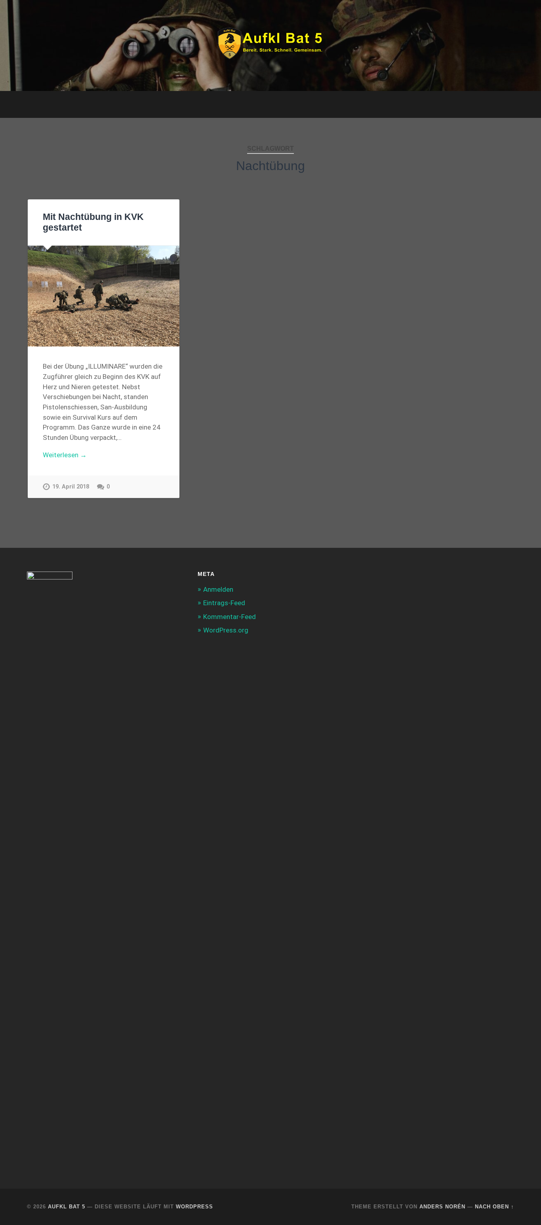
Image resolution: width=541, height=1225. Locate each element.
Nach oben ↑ (494, 1207)
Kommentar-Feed (229, 617)
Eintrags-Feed (224, 603)
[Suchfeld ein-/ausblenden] (500, 104)
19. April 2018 (70, 486)
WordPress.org (225, 630)
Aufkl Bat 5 (66, 1207)
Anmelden (218, 589)
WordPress (194, 1207)
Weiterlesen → (65, 455)
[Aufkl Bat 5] (270, 45)
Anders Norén (442, 1207)
